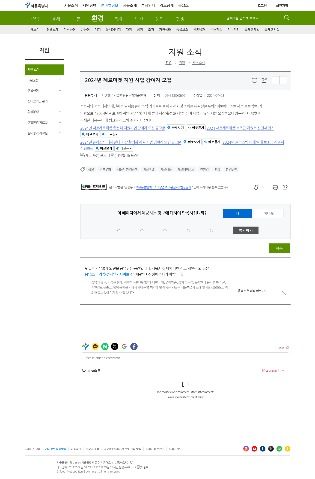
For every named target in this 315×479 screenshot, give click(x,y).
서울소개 (130, 5)
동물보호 (182, 29)
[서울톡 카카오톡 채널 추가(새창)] (142, 467)
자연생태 (165, 29)
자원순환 (33, 80)
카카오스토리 (287, 449)
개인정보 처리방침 (55, 449)
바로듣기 (198, 128)
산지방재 (199, 29)
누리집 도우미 (33, 449)
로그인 (262, 5)
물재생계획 (251, 29)
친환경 (85, 29)
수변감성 (216, 29)
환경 (97, 18)
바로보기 (178, 128)
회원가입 (282, 5)
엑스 (271, 449)
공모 (91, 169)
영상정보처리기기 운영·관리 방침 (122, 449)
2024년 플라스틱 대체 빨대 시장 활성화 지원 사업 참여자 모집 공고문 (130, 142)
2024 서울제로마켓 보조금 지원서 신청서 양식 (240, 128)
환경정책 (231, 169)
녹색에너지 (113, 29)
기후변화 (105, 169)
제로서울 (166, 169)
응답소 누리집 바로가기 (252, 291)
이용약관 (76, 449)
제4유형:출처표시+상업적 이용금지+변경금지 (163, 187)
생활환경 (33, 90)
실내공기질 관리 (37, 101)
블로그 (279, 449)
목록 (279, 248)
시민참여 (89, 5)
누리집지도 (175, 449)
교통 (76, 18)
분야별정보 (109, 5)
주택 (35, 18)
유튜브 (254, 449)
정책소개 (53, 29)
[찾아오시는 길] (125, 462)
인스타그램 (246, 449)
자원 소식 (33, 69)
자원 (129, 29)
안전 (139, 18)
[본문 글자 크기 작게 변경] (283, 80)
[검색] (287, 18)
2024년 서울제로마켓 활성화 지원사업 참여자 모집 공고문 (122, 128)
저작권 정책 (92, 449)
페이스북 (262, 449)
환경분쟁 (33, 112)
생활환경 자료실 (37, 122)
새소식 (34, 29)
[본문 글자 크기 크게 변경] (276, 80)
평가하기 (246, 230)
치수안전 (233, 29)
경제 (56, 18)
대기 (98, 29)
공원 (140, 29)
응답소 (183, 5)
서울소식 (71, 5)
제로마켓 (149, 169)
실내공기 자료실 (37, 133)
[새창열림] (254, 80)
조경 (151, 29)
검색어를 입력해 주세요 (243, 18)
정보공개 (167, 5)
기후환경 (70, 29)
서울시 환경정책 (127, 169)
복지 (118, 18)
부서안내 (148, 5)
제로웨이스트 (185, 169)
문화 (159, 18)
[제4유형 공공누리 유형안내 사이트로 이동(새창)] (94, 187)
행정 (180, 18)
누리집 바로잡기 (155, 449)
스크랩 (264, 80)
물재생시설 (271, 29)
